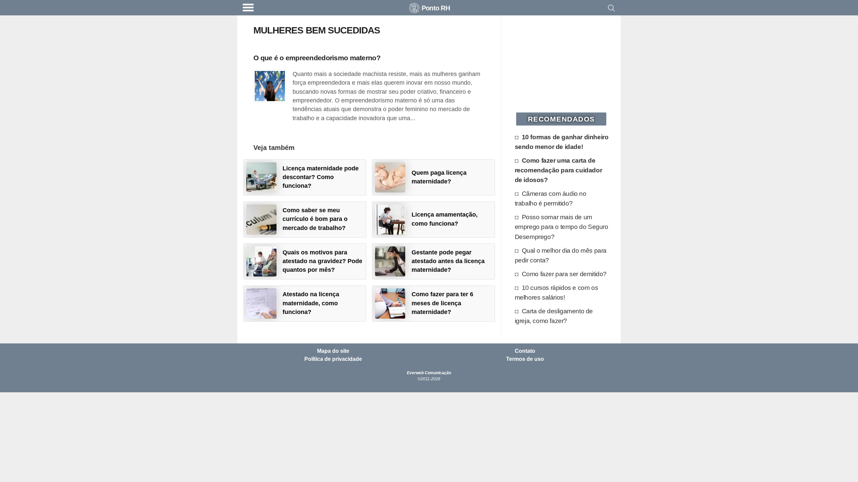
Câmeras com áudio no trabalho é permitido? (551, 198)
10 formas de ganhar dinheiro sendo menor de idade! (562, 141)
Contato (525, 351)
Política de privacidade (333, 359)
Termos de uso (525, 359)
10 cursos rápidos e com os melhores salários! (556, 292)
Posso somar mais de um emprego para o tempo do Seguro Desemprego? (561, 226)
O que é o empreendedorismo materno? (316, 58)
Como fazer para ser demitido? (564, 273)
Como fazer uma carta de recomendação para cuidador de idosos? (558, 170)
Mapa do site (333, 351)
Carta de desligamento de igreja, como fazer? (554, 315)
